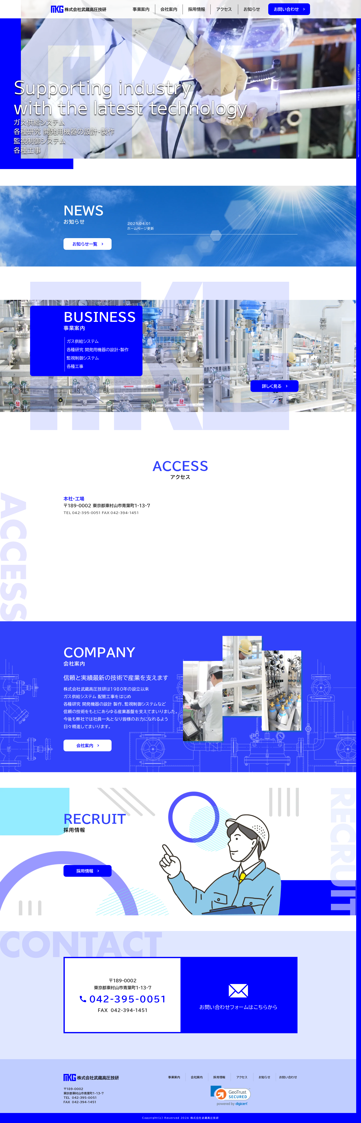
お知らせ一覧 (84, 244)
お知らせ (252, 9)
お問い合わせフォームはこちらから (238, 1007)
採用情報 (196, 9)
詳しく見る (272, 386)
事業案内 (141, 9)
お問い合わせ (286, 9)
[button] (231, 1095)
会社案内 (168, 9)
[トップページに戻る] (79, 9)
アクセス (224, 9)
